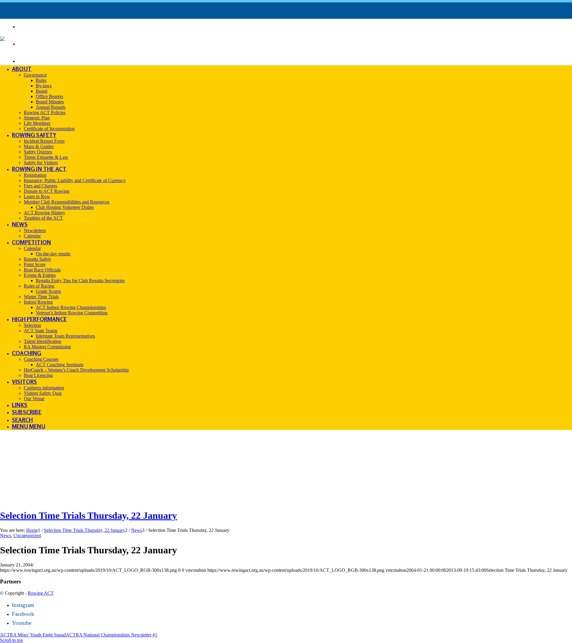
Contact (33, 60)
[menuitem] (295, 26)
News (5, 535)
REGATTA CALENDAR (49, 26)
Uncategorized (27, 535)
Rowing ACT (41, 593)
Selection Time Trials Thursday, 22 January (88, 515)
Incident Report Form (55, 43)
